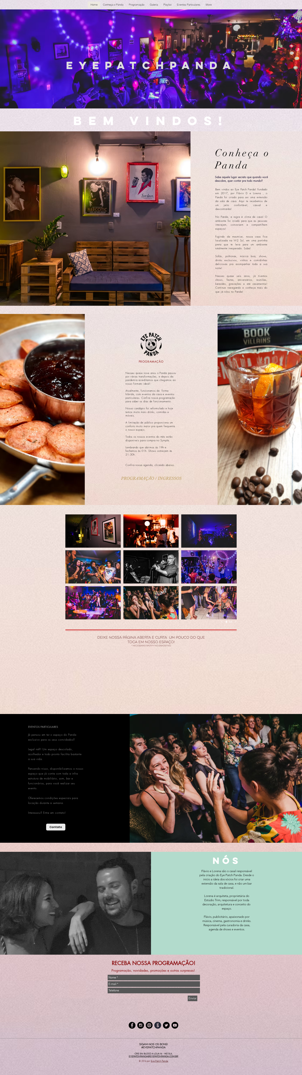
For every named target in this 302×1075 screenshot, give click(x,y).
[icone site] (149, 1025)
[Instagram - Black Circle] (140, 1025)
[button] (93, 531)
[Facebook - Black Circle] (132, 1025)
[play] (227, 622)
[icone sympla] (157, 1025)
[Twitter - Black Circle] (166, 1025)
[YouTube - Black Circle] (174, 1025)
